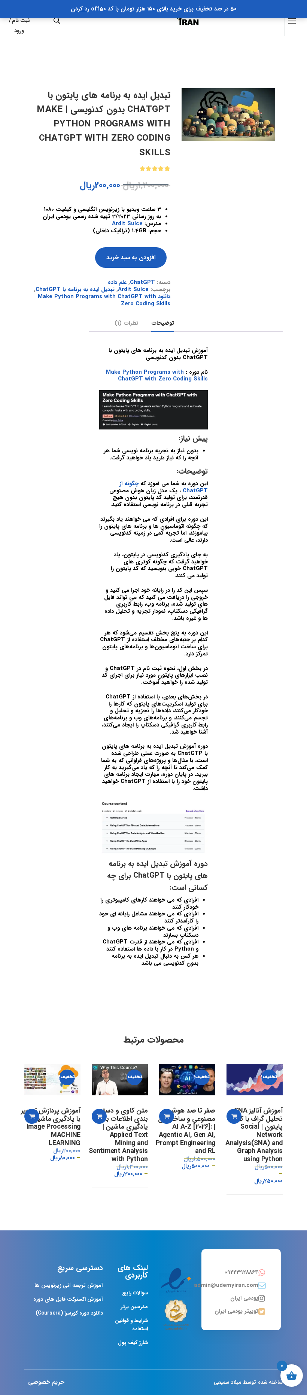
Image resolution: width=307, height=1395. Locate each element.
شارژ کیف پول (133, 1343)
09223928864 (241, 1272)
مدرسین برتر (134, 1307)
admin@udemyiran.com (226, 1285)
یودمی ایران (244, 1298)
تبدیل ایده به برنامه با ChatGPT (75, 289)
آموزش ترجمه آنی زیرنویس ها (68, 1285)
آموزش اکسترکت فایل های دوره (68, 1299)
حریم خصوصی (46, 1382)
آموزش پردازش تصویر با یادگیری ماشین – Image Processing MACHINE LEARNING (50, 1127)
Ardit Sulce (127, 223)
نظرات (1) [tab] (126, 324)
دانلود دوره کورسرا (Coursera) (69, 1313)
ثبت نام (21, 20)
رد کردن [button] (80, 8)
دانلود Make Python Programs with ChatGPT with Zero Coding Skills (104, 300)
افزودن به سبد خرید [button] (234, 1116)
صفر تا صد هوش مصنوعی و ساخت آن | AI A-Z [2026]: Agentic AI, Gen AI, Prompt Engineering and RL (185, 1131)
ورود (19, 31)
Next (283, 88)
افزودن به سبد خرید (130, 257)
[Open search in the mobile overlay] (57, 20)
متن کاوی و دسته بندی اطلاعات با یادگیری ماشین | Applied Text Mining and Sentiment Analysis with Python (118, 1135)
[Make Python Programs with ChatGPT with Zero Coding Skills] (228, 114)
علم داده (117, 282)
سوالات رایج (135, 1293)
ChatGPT (142, 282)
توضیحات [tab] (162, 324)
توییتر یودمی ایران (236, 1311)
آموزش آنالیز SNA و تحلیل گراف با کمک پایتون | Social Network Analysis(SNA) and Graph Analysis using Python (254, 1135)
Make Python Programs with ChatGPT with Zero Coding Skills (157, 376)
